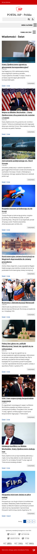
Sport (9, 516)
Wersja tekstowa (6, 2)
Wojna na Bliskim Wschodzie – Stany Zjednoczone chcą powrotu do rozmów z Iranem (18, 115)
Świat (3, 86)
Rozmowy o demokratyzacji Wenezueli (18, 303)
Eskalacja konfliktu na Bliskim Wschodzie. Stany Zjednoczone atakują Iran (18, 449)
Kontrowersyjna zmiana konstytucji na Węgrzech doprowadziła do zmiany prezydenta (18, 259)
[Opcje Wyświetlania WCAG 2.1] (33, 19)
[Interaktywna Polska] (33, 550)
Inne (8, 86)
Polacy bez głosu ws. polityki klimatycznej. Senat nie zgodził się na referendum (17, 346)
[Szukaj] (29, 19)
